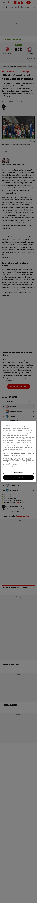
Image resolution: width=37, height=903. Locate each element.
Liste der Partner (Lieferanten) (11, 466)
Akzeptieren (18, 477)
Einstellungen (18, 472)
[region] (18, 451)
